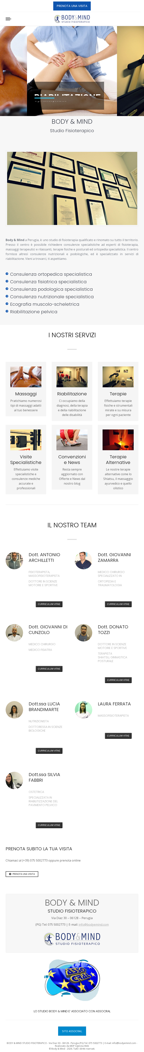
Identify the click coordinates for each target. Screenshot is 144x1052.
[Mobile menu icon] (8, 19)
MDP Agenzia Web (79, 1046)
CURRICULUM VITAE (49, 604)
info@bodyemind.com (94, 924)
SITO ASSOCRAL (72, 1031)
